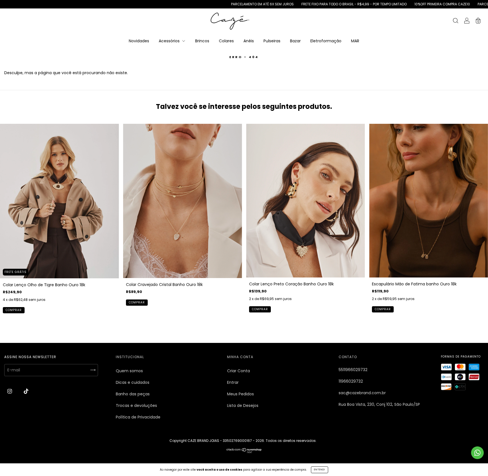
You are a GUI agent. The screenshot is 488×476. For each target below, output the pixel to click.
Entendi (319, 469)
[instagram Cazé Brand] (10, 391)
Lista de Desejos (242, 405)
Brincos (202, 41)
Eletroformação (325, 41)
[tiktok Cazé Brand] (26, 391)
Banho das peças (133, 394)
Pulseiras (271, 41)
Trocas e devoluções (136, 405)
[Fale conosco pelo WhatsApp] (477, 452)
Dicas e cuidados (132, 382)
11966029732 (351, 381)
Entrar (233, 382)
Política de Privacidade (138, 417)
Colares (226, 41)
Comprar (14, 310)
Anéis (248, 41)
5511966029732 (353, 370)
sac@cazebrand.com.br (362, 393)
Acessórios (170, 41)
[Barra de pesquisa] (455, 21)
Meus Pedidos (240, 394)
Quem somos (129, 371)
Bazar (295, 41)
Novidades (139, 41)
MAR (355, 41)
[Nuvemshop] (244, 452)
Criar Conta (238, 371)
